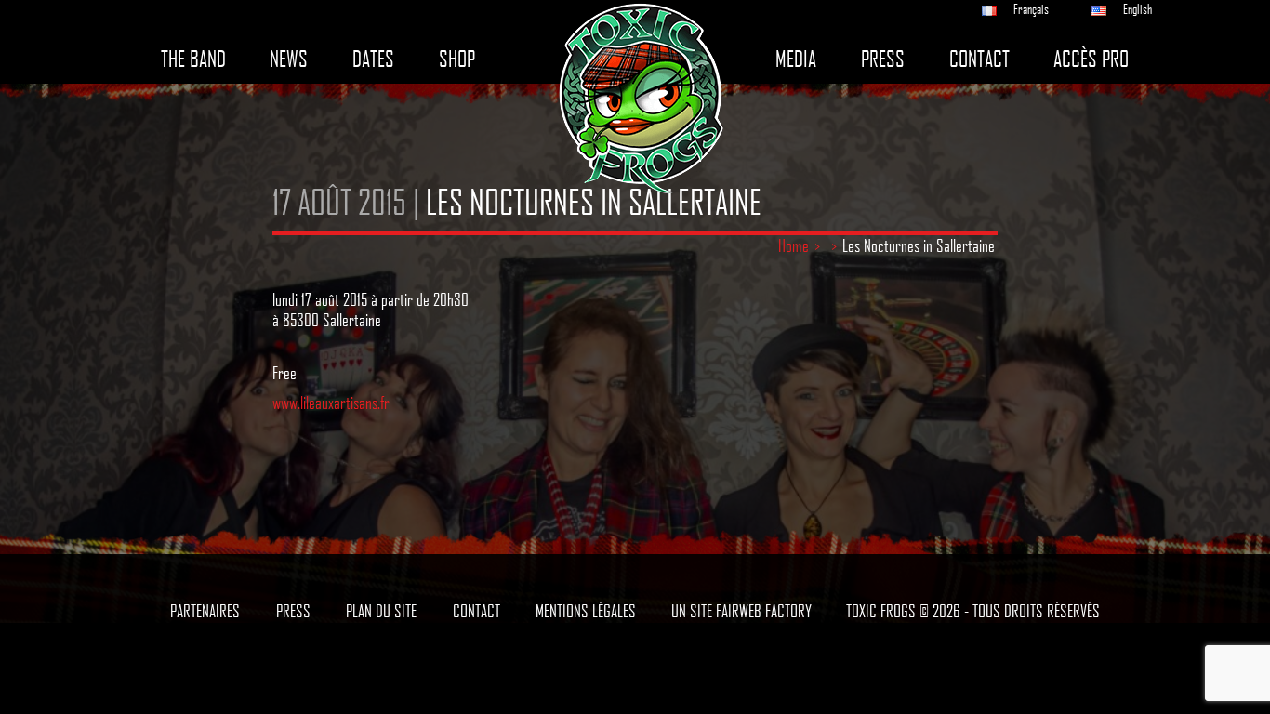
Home (793, 245)
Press (883, 59)
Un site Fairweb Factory (741, 611)
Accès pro (1091, 59)
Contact (979, 59)
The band (193, 59)
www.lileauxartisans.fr (331, 402)
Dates (373, 59)
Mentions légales (586, 611)
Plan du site (381, 611)
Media (795, 59)
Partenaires (205, 611)
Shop (457, 59)
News (289, 59)
